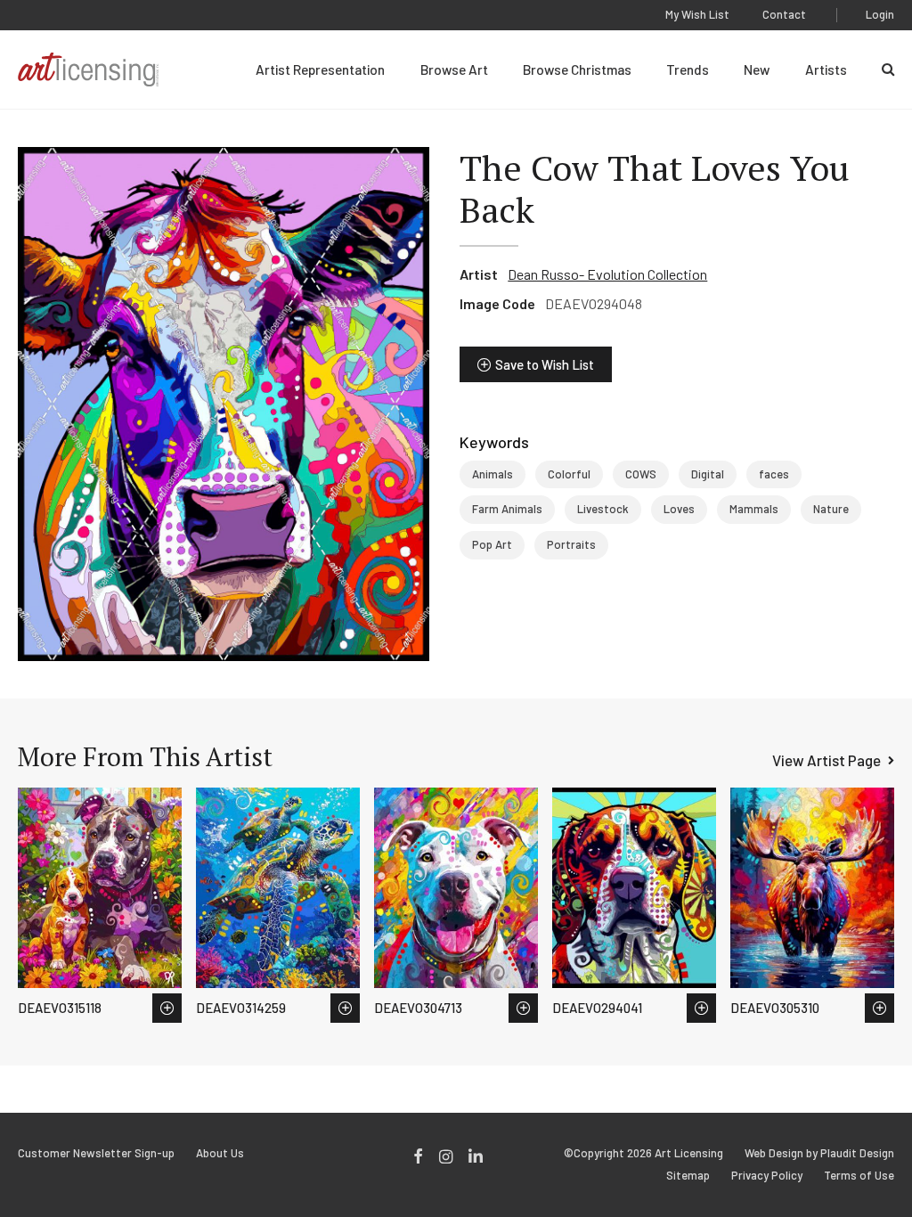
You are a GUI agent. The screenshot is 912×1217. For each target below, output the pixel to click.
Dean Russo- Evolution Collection (607, 273)
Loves (679, 509)
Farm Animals (507, 509)
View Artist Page (826, 760)
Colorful (569, 474)
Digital (707, 474)
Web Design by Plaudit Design (819, 1153)
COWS (640, 474)
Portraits (571, 544)
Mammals (753, 509)
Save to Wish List (544, 364)
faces (774, 474)
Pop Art (492, 544)
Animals (492, 474)
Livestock (603, 509)
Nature (831, 509)
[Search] (888, 69)
